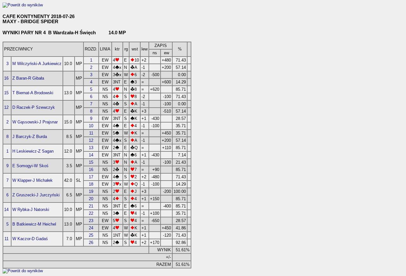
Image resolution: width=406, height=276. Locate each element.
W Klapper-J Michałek (32, 180)
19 (91, 191)
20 (91, 198)
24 (91, 228)
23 (91, 220)
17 (91, 176)
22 (91, 213)
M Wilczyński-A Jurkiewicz (37, 63)
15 (6, 92)
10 (91, 125)
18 (91, 184)
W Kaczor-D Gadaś (30, 238)
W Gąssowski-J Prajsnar (35, 122)
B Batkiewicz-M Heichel (34, 224)
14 (91, 155)
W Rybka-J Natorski (30, 209)
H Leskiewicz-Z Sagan (33, 151)
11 (91, 133)
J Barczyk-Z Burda (29, 136)
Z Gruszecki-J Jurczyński (36, 195)
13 (91, 147)
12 (6, 107)
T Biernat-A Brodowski (32, 92)
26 (91, 242)
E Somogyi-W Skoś (30, 165)
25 (91, 235)
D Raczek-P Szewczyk (33, 107)
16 (6, 78)
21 (91, 206)
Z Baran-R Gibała (28, 78)
